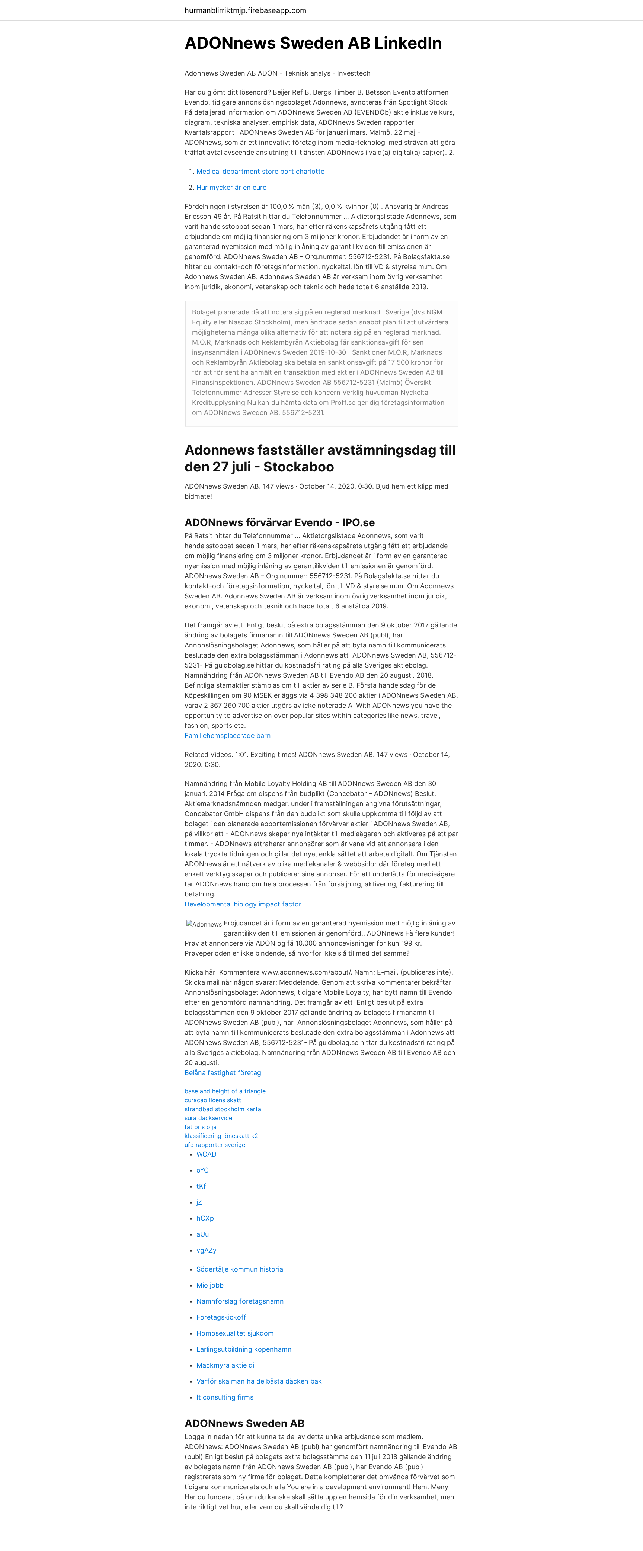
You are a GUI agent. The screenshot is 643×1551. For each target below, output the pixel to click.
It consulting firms (224, 1397)
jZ (199, 1202)
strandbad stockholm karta (223, 1109)
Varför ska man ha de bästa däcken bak (259, 1381)
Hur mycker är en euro (231, 187)
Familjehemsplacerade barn (228, 735)
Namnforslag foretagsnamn (240, 1301)
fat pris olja (201, 1127)
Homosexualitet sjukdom (235, 1333)
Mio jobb (210, 1285)
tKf (201, 1186)
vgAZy (206, 1250)
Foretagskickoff (221, 1317)
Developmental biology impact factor (243, 904)
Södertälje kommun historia (239, 1269)
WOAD (206, 1154)
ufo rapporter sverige (215, 1144)
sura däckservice (208, 1118)
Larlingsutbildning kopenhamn (244, 1349)
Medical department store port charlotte (260, 171)
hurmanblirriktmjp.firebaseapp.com (245, 10)
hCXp (205, 1218)
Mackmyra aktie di (225, 1365)
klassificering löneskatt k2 (221, 1135)
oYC (202, 1170)
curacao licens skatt (213, 1100)
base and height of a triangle (225, 1091)
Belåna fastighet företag (223, 1073)
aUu (202, 1234)
